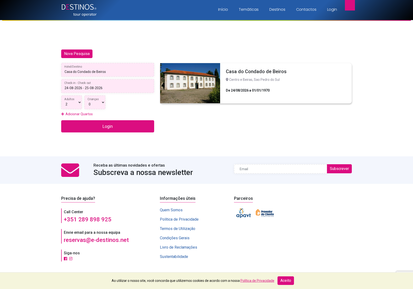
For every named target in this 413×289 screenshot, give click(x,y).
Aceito (285, 280)
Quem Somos (171, 210)
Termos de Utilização (177, 228)
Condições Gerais (175, 238)
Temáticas (249, 9)
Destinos (277, 9)
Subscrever (339, 168)
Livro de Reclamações (178, 247)
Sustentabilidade (174, 256)
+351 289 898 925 (87, 219)
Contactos (306, 9)
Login (332, 9)
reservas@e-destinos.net (96, 240)
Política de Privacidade (179, 219)
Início (223, 9)
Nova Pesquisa (77, 53)
